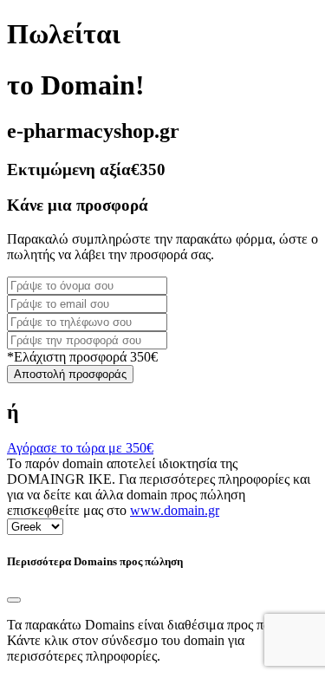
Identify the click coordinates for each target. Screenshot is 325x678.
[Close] (14, 600)
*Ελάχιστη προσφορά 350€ (82, 356)
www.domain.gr (174, 510)
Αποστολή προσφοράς (70, 374)
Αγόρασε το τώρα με (80, 447)
